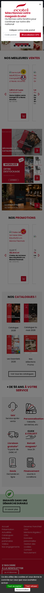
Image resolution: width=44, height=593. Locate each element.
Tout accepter (15, 586)
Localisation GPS (31, 34)
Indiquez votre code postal (22, 30)
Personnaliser (22, 589)
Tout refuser (31, 586)
